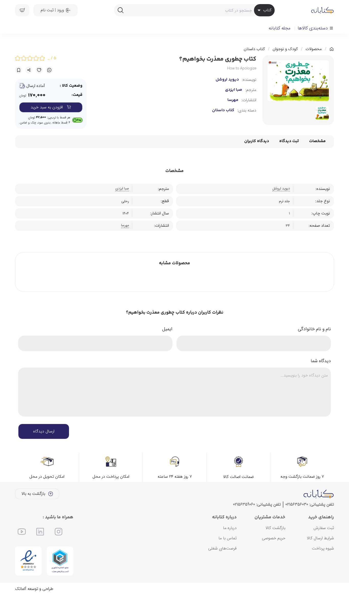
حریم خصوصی (273, 538)
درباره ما (230, 528)
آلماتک (20, 589)
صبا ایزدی (233, 90)
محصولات (314, 49)
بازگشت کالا (275, 528)
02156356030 (296, 504)
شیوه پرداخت (323, 548)
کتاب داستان (254, 49)
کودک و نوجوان (285, 49)
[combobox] (194, 10)
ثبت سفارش (323, 528)
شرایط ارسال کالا (320, 538)
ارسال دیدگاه (43, 431)
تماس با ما (227, 538)
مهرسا (232, 100)
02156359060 (244, 504)
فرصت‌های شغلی (222, 548)
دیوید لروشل (227, 80)
